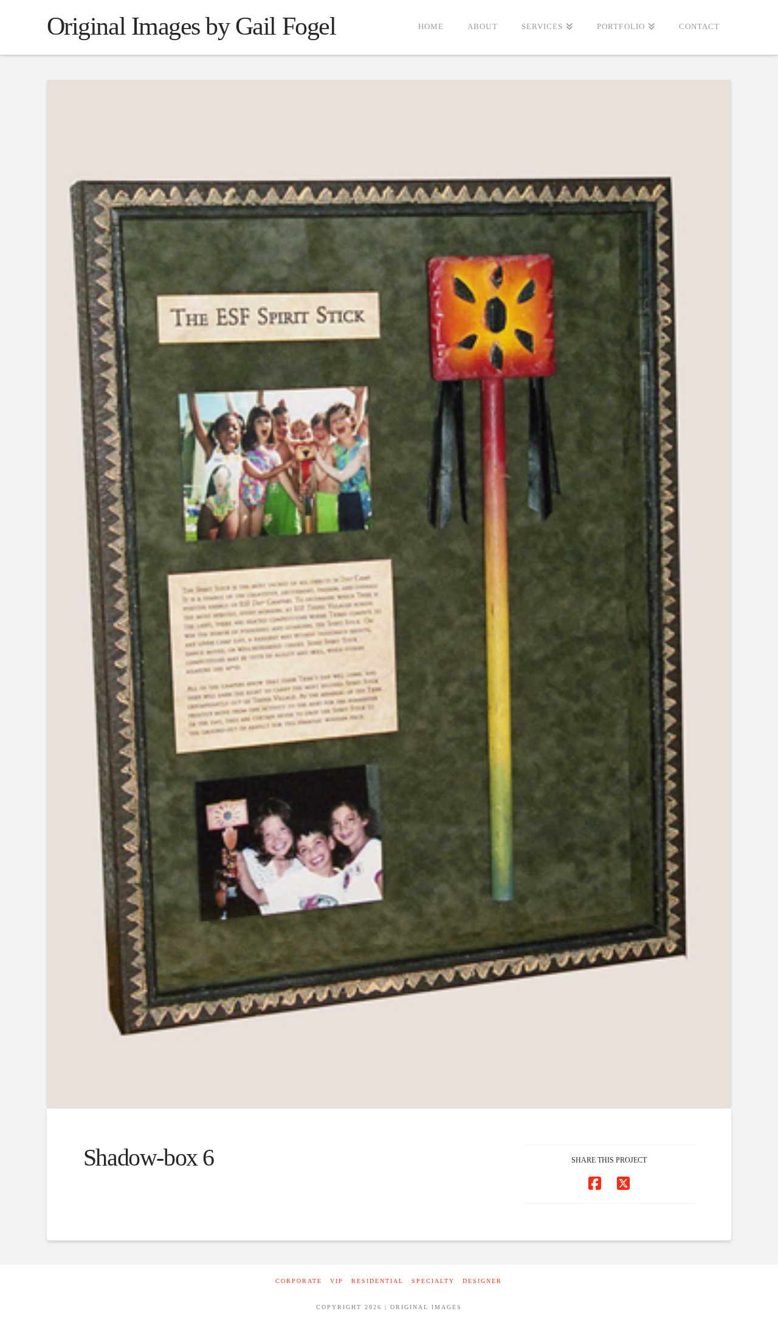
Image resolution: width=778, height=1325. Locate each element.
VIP (336, 1281)
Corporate (298, 1281)
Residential (377, 1281)
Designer (482, 1281)
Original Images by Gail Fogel (191, 26)
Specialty (433, 1281)
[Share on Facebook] (594, 1183)
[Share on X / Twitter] (623, 1183)
